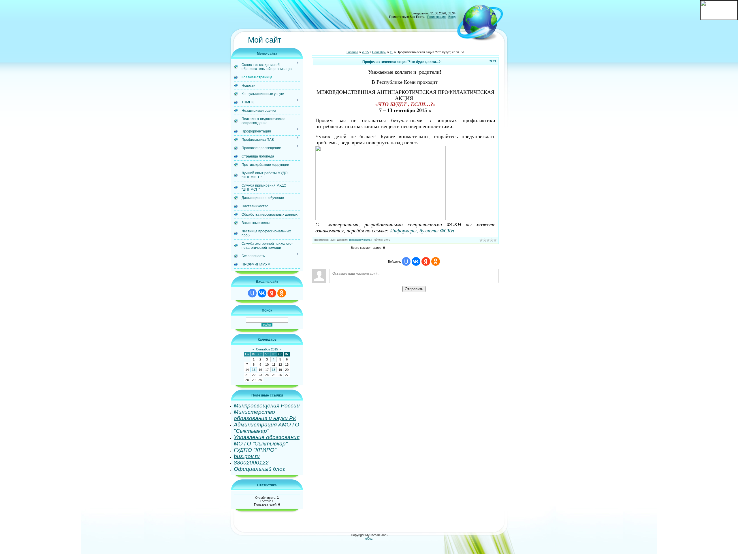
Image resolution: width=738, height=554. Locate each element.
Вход (451, 16)
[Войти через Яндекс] (272, 293)
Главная (352, 52)
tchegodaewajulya (359, 239)
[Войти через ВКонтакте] (262, 293)
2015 (365, 52)
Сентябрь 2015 (267, 349)
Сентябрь (379, 52)
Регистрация (436, 16)
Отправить (414, 289)
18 (273, 369)
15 (253, 369)
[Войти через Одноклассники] (281, 293)
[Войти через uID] (252, 293)
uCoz (369, 538)
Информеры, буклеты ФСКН (422, 231)
